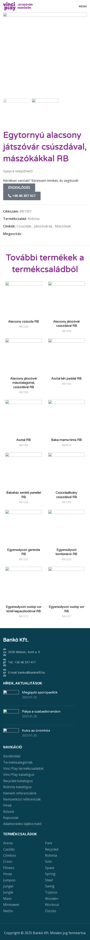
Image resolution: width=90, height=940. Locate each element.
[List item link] (45, 662)
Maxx (7, 898)
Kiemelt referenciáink (20, 793)
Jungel (8, 886)
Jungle (8, 892)
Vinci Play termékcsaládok (23, 768)
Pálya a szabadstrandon (41, 711)
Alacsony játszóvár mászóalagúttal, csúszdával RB (23, 383)
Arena (8, 843)
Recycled (51, 849)
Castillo (9, 849)
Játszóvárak (43, 226)
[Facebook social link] (24, 234)
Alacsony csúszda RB (23, 321)
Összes (50, 911)
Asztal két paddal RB (66, 378)
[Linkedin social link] (38, 234)
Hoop (7, 874)
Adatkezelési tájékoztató (22, 823)
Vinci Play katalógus (18, 774)
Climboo (9, 855)
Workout (52, 904)
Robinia (34, 218)
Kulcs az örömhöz (36, 730)
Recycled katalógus (18, 781)
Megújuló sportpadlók (40, 692)
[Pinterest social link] (33, 234)
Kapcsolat (10, 817)
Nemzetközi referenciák (22, 799)
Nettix (8, 911)
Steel (49, 880)
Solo (48, 861)
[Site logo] (18, 6)
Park (48, 843)
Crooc (7, 861)
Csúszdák (24, 226)
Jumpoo (9, 880)
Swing (49, 886)
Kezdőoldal (11, 756)
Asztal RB (23, 440)
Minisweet (11, 904)
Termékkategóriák (18, 762)
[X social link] (29, 234)
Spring (50, 874)
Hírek (7, 805)
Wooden (51, 898)
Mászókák (63, 226)
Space (49, 867)
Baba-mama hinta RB (66, 440)
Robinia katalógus (17, 787)
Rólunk (8, 811)
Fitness (8, 867)
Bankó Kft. (16, 640)
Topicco (51, 892)
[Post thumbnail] (11, 696)
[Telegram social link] (43, 234)
